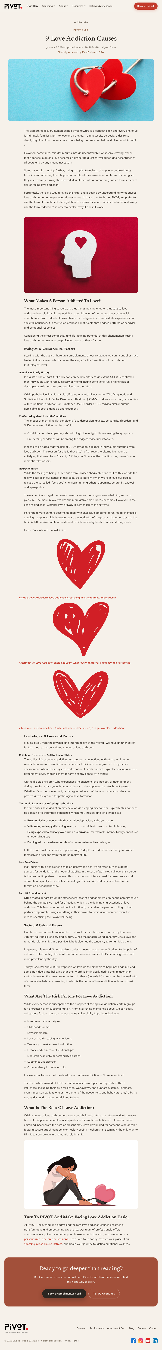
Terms (76, 1340)
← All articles (81, 22)
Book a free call (145, 6)
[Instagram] (140, 1340)
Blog (131, 1328)
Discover (81, 1328)
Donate (142, 1328)
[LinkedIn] (155, 1340)
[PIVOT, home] (13, 6)
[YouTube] (148, 1340)
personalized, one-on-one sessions (46, 1239)
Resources (79, 5)
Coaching (48, 5)
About (63, 5)
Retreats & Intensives (100, 5)
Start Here (32, 5)
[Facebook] (133, 1340)
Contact (153, 1328)
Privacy (67, 1340)
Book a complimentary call (64, 1293)
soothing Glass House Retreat (43, 1243)
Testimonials (97, 1328)
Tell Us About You (104, 1293)
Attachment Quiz (116, 1328)
